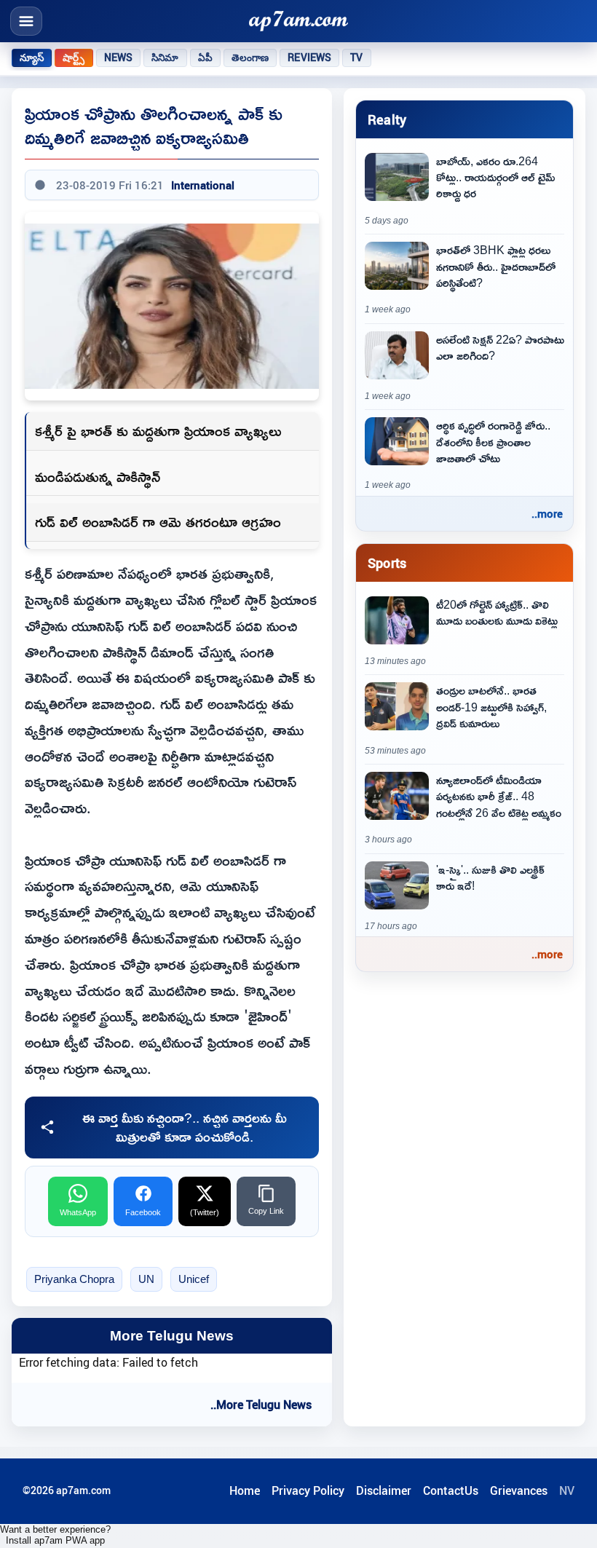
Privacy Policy (308, 1490)
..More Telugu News (261, 1405)
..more (547, 513)
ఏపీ (205, 57)
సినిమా (164, 57)
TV (356, 57)
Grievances (518, 1490)
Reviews (309, 57)
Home (244, 1490)
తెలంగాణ (250, 57)
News (118, 57)
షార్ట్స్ (73, 57)
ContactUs (450, 1490)
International (202, 185)
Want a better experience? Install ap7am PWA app (55, 1535)
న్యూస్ (32, 57)
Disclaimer (383, 1490)
